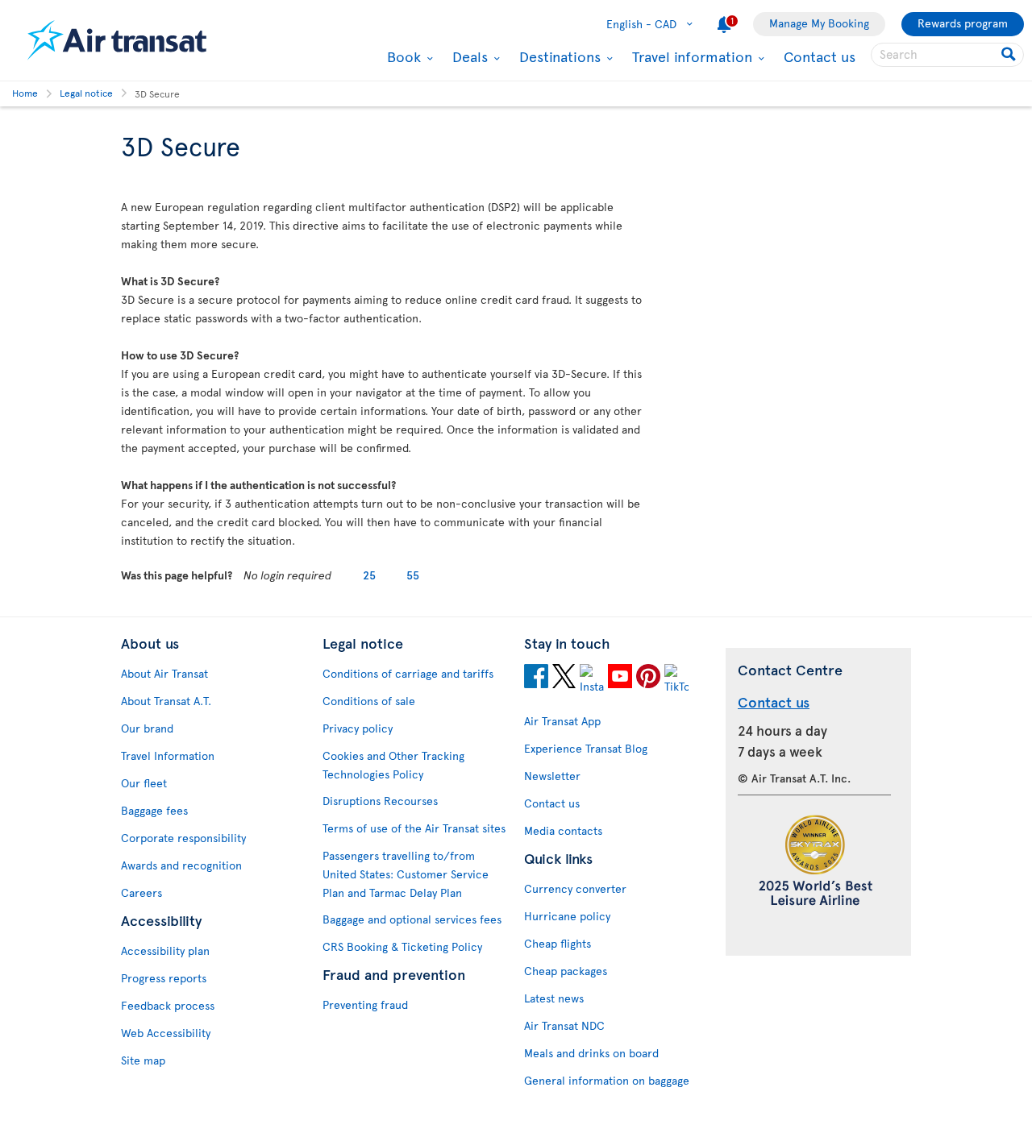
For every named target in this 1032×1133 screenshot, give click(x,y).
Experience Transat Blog (585, 748)
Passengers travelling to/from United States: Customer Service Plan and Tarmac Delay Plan (405, 874)
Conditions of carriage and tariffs (407, 673)
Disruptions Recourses (380, 800)
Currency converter (575, 888)
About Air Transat (164, 673)
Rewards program (963, 23)
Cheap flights (557, 943)
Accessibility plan (165, 950)
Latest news (554, 998)
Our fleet (144, 783)
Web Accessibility (165, 1032)
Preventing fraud (365, 1004)
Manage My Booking (819, 23)
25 (369, 575)
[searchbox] (947, 55)
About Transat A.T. (166, 700)
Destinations (558, 56)
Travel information (690, 56)
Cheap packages (565, 970)
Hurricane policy (567, 915)
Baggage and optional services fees (411, 919)
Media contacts (563, 830)
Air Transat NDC (564, 1025)
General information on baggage (606, 1080)
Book (402, 56)
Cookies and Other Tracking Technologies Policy (393, 765)
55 (412, 575)
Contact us (819, 56)
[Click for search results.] (1010, 55)
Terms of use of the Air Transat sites (414, 828)
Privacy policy (357, 728)
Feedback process (167, 1005)
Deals (468, 56)
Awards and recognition (181, 865)
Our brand (147, 728)
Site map (143, 1060)
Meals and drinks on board (591, 1052)
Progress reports (163, 978)
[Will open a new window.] (536, 678)
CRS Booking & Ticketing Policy (402, 946)
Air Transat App (562, 720)
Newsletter (552, 775)
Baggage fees (154, 810)
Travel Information (167, 755)
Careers (141, 892)
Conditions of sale (368, 700)
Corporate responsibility (183, 837)
